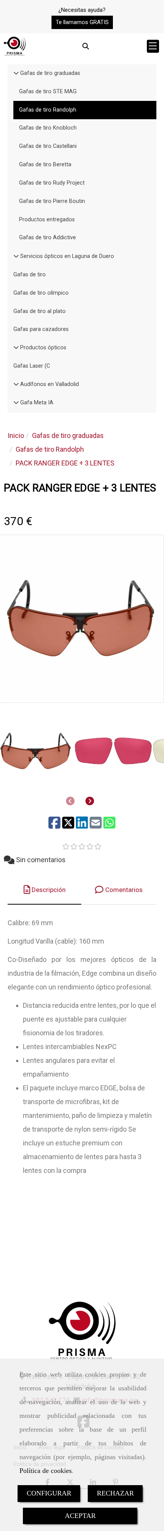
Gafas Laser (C (31, 366)
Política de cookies (45, 1470)
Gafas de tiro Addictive (47, 237)
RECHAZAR (115, 1493)
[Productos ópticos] (16, 347)
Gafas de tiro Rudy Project (52, 183)
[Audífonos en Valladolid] (16, 384)
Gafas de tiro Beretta (45, 164)
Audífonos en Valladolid (49, 384)
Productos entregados (47, 219)
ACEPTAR (80, 1516)
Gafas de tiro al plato (39, 311)
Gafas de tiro (29, 274)
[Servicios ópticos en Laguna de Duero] (16, 256)
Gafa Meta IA (36, 402)
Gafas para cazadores (41, 329)
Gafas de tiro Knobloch (48, 128)
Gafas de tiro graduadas (49, 73)
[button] (82, 22)
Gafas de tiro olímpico (41, 293)
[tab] (44, 889)
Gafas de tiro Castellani (48, 146)
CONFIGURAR (49, 1493)
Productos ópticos (42, 347)
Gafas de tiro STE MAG (48, 91)
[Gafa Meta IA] (16, 402)
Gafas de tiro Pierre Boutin (52, 201)
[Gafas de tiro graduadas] (16, 73)
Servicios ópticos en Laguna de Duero (66, 256)
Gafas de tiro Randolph (47, 110)
